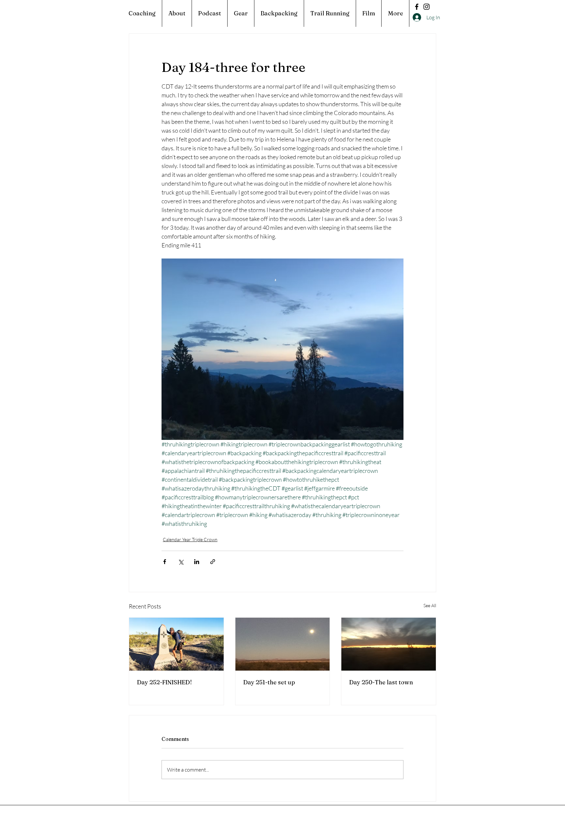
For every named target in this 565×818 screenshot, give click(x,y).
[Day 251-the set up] (282, 644)
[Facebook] (417, 7)
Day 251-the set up (269, 682)
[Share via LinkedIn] (197, 562)
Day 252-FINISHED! (164, 682)
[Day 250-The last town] (388, 644)
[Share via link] (213, 562)
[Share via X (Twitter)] (181, 562)
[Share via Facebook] (165, 562)
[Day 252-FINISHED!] (176, 644)
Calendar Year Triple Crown (190, 539)
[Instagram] (426, 7)
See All (429, 605)
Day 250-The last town (381, 682)
